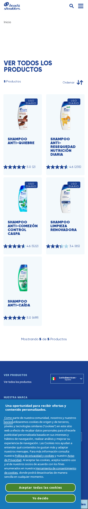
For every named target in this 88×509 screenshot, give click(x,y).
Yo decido (40, 498)
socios (8, 422)
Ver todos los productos (17, 382)
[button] (71, 6)
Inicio (7, 22)
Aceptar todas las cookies (40, 487)
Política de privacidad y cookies (34, 456)
